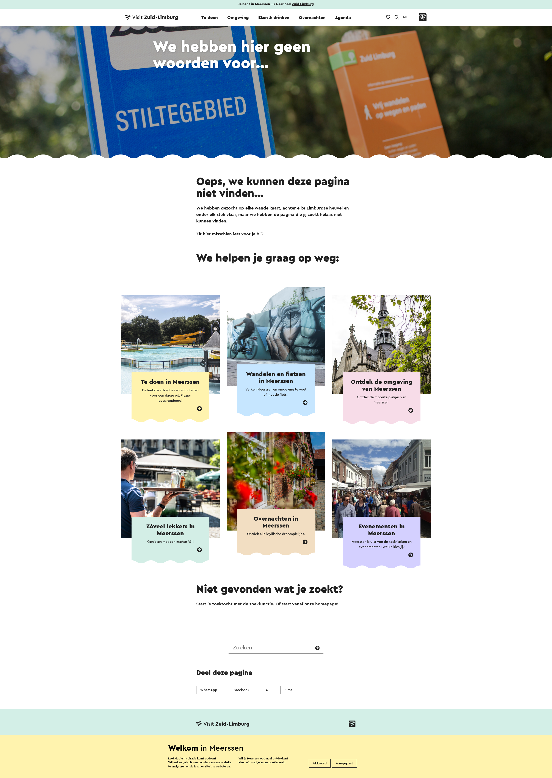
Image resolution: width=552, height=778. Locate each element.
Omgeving (238, 18)
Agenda (343, 18)
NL (405, 17)
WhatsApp (208, 690)
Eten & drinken (273, 18)
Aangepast (344, 763)
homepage (326, 604)
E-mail (289, 690)
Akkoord (320, 763)
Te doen (209, 18)
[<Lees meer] (199, 408)
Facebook (241, 690)
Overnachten (312, 18)
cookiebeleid (277, 762)
